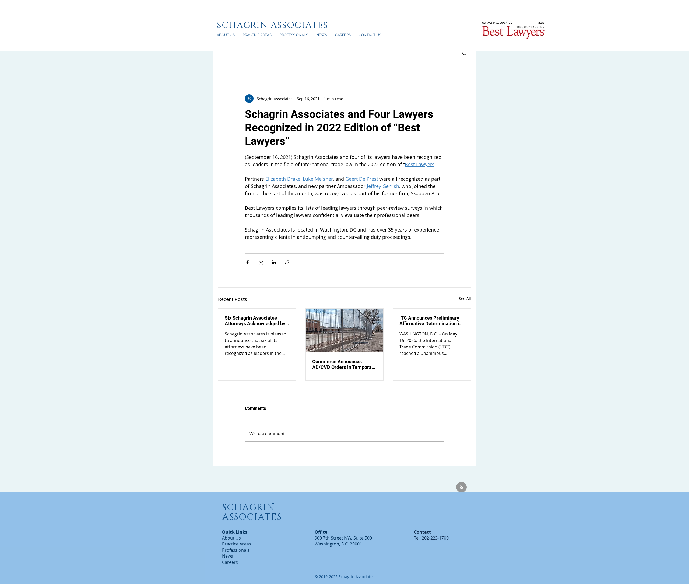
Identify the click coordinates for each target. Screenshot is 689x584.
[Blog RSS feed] (461, 487)
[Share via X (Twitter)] (260, 262)
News (227, 556)
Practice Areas (236, 544)
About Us (231, 538)
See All (465, 298)
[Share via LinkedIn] (273, 262)
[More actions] (441, 98)
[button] (464, 53)
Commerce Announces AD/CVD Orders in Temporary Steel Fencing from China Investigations (344, 364)
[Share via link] (287, 262)
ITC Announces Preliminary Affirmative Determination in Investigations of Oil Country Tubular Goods (430, 320)
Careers (230, 562)
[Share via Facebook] (247, 262)
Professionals (235, 550)
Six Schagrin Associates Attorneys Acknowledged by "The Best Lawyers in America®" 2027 (255, 320)
